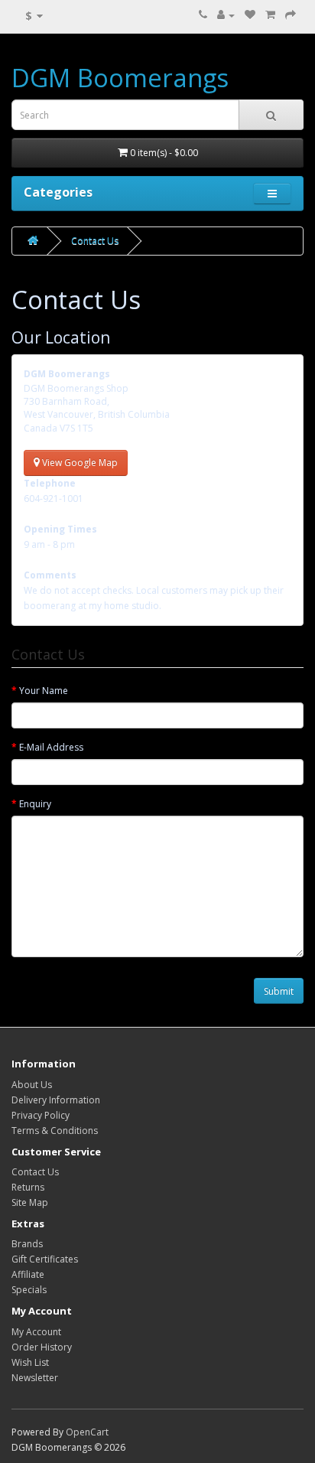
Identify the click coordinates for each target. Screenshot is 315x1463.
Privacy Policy (40, 1115)
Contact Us (95, 240)
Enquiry (35, 803)
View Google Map (79, 462)
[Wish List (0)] (250, 14)
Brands (27, 1243)
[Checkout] (290, 14)
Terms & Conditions (54, 1130)
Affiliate (27, 1274)
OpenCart (87, 1432)
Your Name (43, 690)
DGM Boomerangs (120, 77)
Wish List (30, 1362)
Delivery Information (55, 1099)
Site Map (29, 1202)
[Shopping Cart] (270, 14)
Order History (41, 1347)
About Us (31, 1084)
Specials (29, 1289)
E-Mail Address (51, 747)
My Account (36, 1331)
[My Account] (226, 14)
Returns (27, 1187)
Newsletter (34, 1377)
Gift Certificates (44, 1259)
